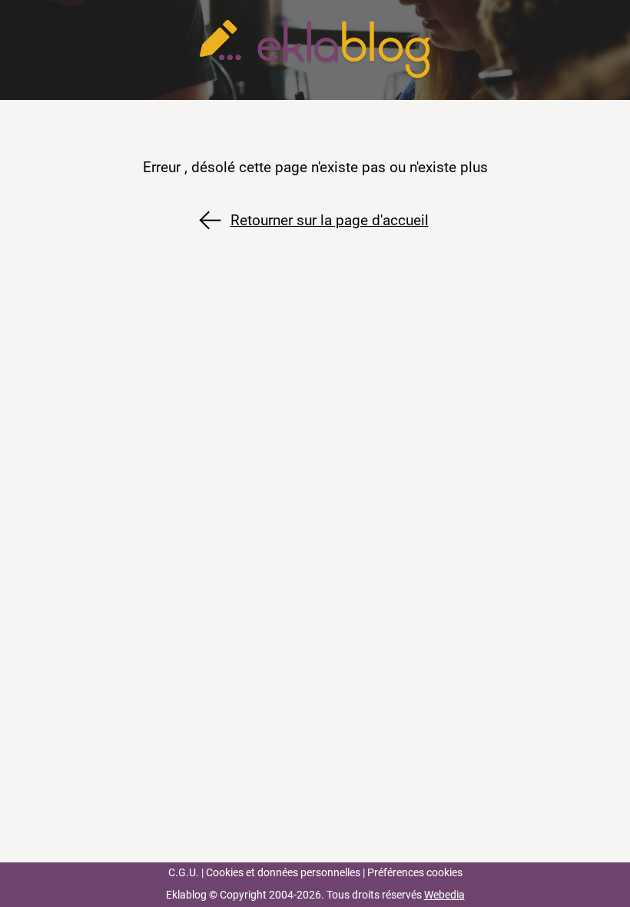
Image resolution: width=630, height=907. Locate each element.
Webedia (444, 895)
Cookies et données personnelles (283, 872)
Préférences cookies (415, 872)
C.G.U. (183, 872)
